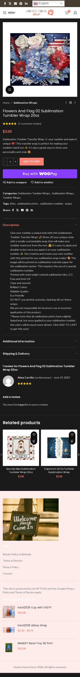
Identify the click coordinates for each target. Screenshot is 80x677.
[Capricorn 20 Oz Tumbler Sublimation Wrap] (59, 448)
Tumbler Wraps (12, 197)
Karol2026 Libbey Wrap (32, 625)
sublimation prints (27, 203)
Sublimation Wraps (25, 102)
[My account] (75, 12)
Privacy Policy (11, 567)
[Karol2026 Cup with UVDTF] (9, 612)
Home (6, 102)
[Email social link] (15, 3)
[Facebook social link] (5, 3)
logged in (23, 404)
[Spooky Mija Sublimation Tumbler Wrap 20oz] (21, 448)
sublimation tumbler (51, 203)
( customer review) (29, 123)
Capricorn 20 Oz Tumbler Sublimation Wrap (59, 470)
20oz (12, 203)
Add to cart (31, 161)
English (43, 3)
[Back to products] (70, 102)
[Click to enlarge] (10, 90)
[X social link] (10, 3)
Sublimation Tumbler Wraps (34, 193)
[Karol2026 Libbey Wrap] (9, 630)
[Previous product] (66, 102)
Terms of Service (12, 560)
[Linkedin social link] (26, 3)
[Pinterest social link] (21, 3)
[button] (34, 441)
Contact (7, 573)
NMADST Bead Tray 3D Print (35, 643)
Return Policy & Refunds (17, 554)
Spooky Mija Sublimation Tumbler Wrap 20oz (21, 470)
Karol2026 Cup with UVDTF (35, 607)
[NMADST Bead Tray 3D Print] (9, 648)
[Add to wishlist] (34, 434)
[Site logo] (40, 12)
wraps (68, 203)
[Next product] (75, 102)
